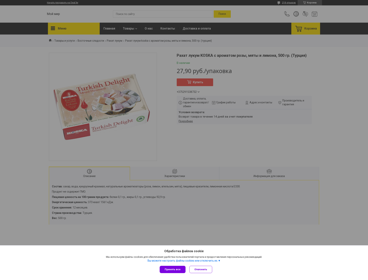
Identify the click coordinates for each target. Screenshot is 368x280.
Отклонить (200, 269)
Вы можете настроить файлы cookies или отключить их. (183, 260)
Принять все (173, 269)
